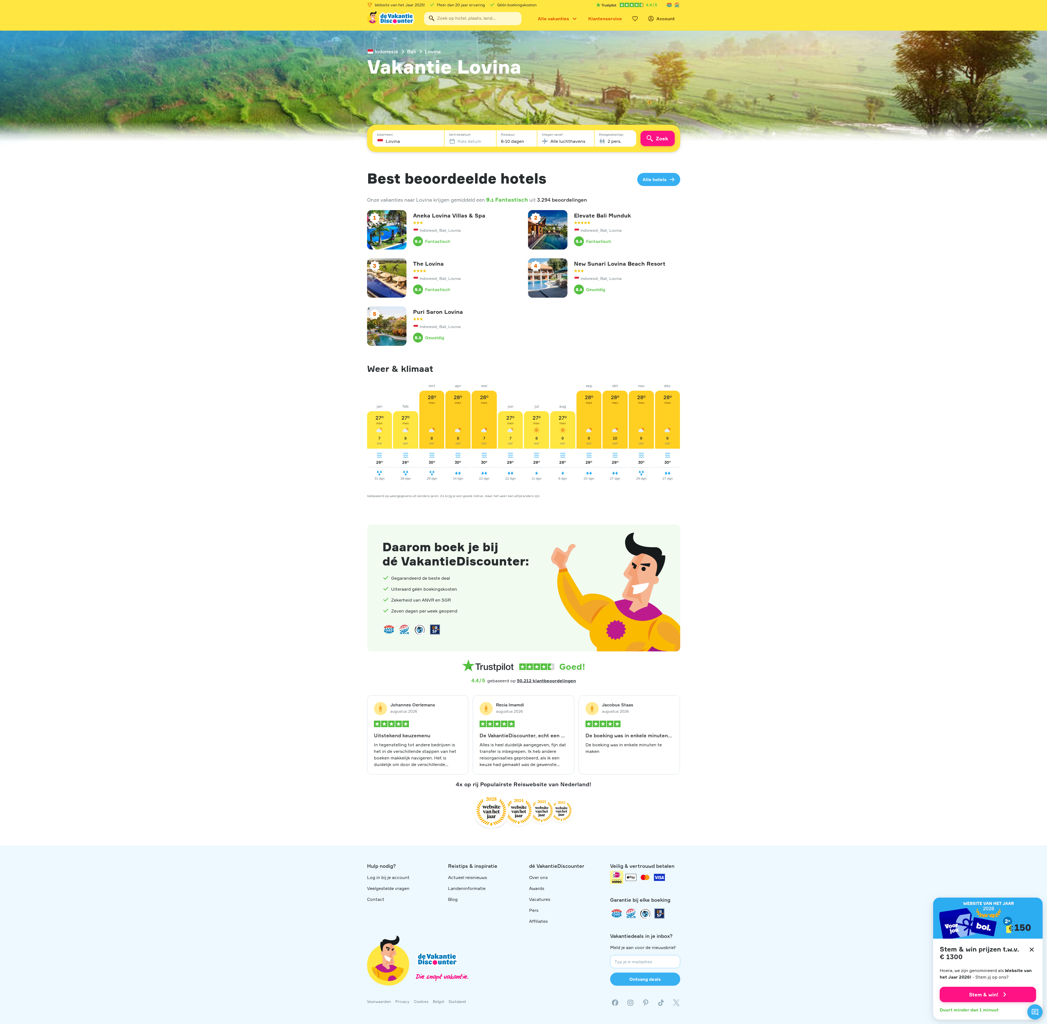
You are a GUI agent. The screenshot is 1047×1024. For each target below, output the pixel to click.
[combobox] (472, 18)
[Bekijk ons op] (630, 1002)
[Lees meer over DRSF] (435, 629)
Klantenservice (605, 18)
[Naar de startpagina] (391, 18)
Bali (411, 51)
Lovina (433, 51)
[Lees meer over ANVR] (669, 5)
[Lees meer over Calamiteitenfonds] (645, 913)
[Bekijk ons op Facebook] (615, 1002)
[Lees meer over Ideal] (419, 629)
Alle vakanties (553, 18)
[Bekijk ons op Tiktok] (661, 1002)
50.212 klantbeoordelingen (546, 680)
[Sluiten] (1031, 949)
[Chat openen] (1035, 1012)
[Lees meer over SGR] (677, 5)
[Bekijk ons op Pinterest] (646, 1002)
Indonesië (386, 51)
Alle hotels (655, 179)
